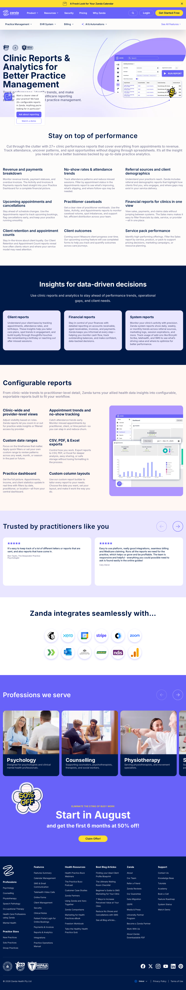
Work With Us (133, 929)
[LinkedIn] (173, 966)
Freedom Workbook (74, 923)
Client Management (43, 902)
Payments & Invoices (44, 927)
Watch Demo (164, 909)
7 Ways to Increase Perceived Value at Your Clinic (107, 902)
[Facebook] (143, 966)
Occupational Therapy (13, 909)
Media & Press (134, 909)
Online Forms (40, 897)
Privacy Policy (159, 981)
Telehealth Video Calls (44, 892)
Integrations (39, 937)
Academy (162, 888)
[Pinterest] (180, 966)
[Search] (133, 13)
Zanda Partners (72, 895)
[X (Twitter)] (150, 966)
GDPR (129, 904)
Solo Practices (9, 942)
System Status (165, 904)
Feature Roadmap (166, 899)
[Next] (178, 526)
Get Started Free (169, 12)
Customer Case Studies (76, 890)
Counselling (8, 893)
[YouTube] (165, 966)
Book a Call (163, 894)
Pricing (83, 13)
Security (69, 13)
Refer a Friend (133, 883)
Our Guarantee (134, 894)
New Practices (10, 937)
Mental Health (9, 923)
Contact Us (163, 873)
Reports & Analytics (43, 932)
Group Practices (10, 948)
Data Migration (134, 899)
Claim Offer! (93, 838)
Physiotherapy (10, 898)
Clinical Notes (40, 913)
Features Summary (43, 873)
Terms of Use (177, 981)
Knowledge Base (166, 878)
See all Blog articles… (106, 920)
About (130, 873)
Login (146, 12)
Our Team (131, 878)
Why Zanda (99, 13)
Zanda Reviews (134, 888)
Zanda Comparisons (74, 909)
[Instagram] (158, 966)
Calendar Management (45, 878)
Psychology (8, 888)
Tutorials (162, 883)
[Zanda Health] (11, 13)
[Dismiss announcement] (182, 3)
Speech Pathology (11, 903)
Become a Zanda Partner (139, 923)
